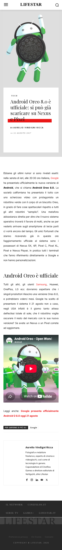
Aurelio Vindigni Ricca (28, 127)
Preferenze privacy (18, 536)
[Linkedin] (45, 141)
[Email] (53, 141)
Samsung (41, 284)
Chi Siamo (36, 536)
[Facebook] (13, 141)
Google (55, 177)
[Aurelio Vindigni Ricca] (15, 463)
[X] (21, 141)
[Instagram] (31, 479)
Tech (14, 96)
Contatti (49, 536)
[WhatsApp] (37, 141)
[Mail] (41, 479)
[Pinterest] (29, 141)
